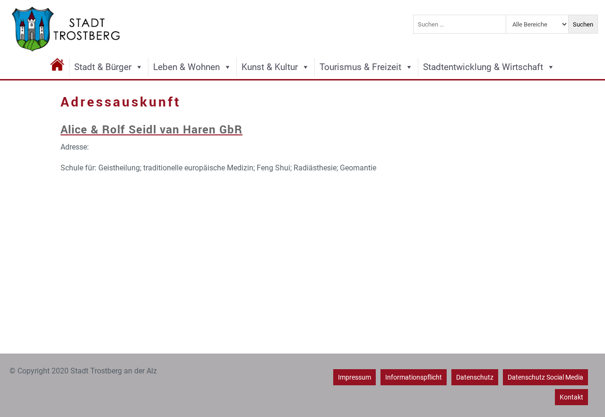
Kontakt (571, 397)
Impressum (354, 377)
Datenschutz (474, 377)
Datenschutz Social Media (545, 377)
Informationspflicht (413, 377)
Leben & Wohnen (186, 67)
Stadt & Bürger (102, 67)
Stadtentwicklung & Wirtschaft (483, 67)
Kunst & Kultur (270, 67)
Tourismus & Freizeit (360, 67)
